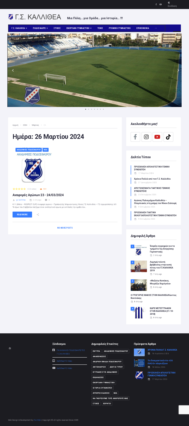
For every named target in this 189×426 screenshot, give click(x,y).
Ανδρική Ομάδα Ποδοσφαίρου (107, 361)
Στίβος (96, 403)
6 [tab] (100, 109)
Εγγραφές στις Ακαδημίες (105, 372)
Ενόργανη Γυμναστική (104, 382)
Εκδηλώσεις (98, 377)
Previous (11, 70)
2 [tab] (88, 109)
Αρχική (15, 125)
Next (177, 70)
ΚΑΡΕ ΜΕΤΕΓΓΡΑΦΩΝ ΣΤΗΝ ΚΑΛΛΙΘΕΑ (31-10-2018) (161, 311)
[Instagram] (146, 137)
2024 (25, 125)
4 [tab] (94, 109)
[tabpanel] (94, 70)
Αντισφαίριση (99, 367)
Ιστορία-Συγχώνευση (102, 388)
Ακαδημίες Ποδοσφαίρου (29, 150)
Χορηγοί (107, 403)
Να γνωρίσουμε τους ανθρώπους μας (110, 398)
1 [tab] (85, 109)
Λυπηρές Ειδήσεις (101, 393)
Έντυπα (96, 351)
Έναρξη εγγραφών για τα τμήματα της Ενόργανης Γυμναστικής (162, 249)
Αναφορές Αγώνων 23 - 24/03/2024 (38, 195)
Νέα (45, 150)
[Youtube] (161, 4)
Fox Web (37, 420)
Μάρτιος (35, 125)
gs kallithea (21, 200)
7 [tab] (103, 109)
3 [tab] (91, 109)
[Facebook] (135, 137)
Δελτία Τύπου (116, 367)
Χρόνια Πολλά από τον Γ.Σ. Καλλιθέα (152, 179)
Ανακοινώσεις (99, 356)
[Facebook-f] (156, 4)
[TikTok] (168, 137)
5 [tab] (97, 109)
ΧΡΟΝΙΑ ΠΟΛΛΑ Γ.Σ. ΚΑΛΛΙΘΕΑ (162, 350)
